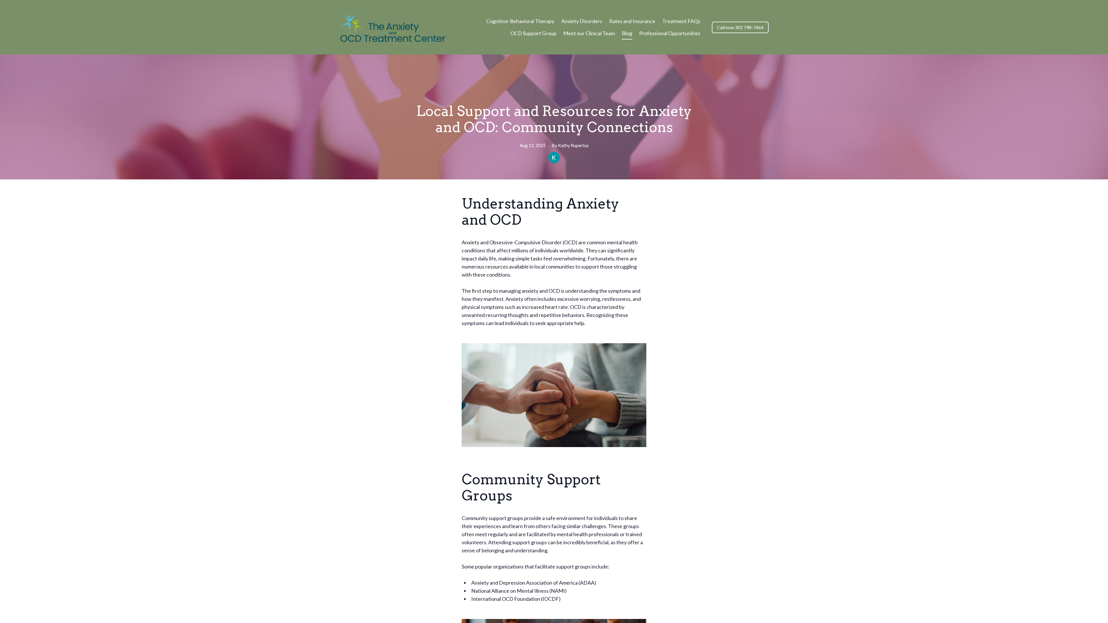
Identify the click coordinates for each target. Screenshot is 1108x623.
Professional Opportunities (669, 33)
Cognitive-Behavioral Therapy (520, 21)
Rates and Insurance (632, 21)
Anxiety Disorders (581, 21)
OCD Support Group (533, 33)
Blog (627, 33)
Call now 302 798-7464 (740, 27)
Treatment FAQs (681, 21)
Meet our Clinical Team (589, 33)
